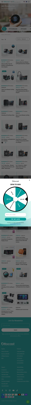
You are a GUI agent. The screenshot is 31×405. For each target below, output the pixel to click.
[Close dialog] (29, 180)
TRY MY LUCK (15, 219)
